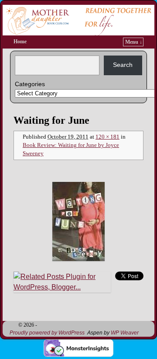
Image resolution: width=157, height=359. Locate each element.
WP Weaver (125, 333)
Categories (30, 83)
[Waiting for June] (78, 221)
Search (123, 64)
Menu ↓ (133, 42)
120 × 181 (107, 137)
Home (20, 41)
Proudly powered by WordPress (47, 333)
